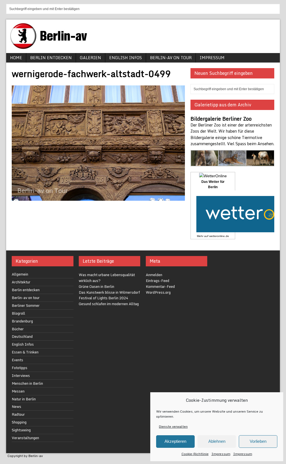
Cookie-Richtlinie (195, 453)
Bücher (18, 329)
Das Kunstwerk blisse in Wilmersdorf (109, 292)
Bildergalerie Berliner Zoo (221, 118)
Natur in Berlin (24, 399)
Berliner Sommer (26, 305)
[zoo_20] (260, 163)
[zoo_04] (232, 163)
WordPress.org (158, 292)
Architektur (21, 282)
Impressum (220, 453)
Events (17, 360)
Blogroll (18, 313)
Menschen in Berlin (27, 383)
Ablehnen (216, 441)
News (16, 406)
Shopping (19, 422)
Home (16, 57)
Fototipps (19, 368)
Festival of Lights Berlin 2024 (103, 298)
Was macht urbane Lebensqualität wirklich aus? (107, 278)
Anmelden (154, 275)
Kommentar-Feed (160, 286)
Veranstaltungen (25, 438)
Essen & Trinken (25, 352)
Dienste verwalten (173, 426)
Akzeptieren (175, 441)
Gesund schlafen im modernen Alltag (109, 304)
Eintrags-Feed (157, 281)
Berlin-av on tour (171, 57)
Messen (18, 391)
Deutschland (22, 336)
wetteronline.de (219, 236)
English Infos (125, 57)
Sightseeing (21, 430)
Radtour (18, 414)
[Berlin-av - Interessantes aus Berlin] (51, 47)
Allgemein (20, 274)
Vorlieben (258, 441)
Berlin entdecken (51, 57)
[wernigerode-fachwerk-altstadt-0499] (98, 197)
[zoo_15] (204, 163)
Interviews (21, 375)
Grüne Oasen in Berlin (96, 286)
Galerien (90, 57)
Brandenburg (22, 321)
